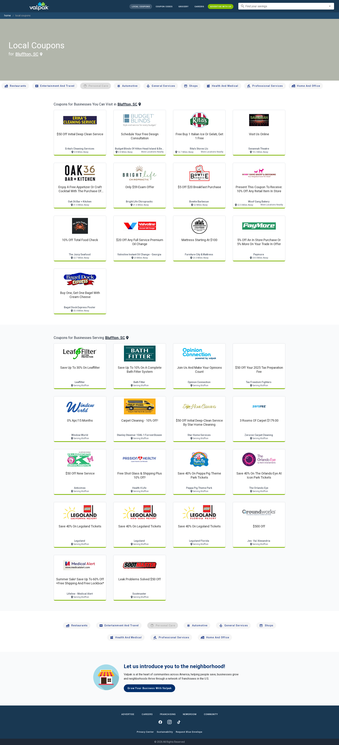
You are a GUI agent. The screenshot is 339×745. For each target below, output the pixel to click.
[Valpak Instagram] (169, 722)
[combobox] (286, 6)
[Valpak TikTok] (179, 722)
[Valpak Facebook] (160, 722)
